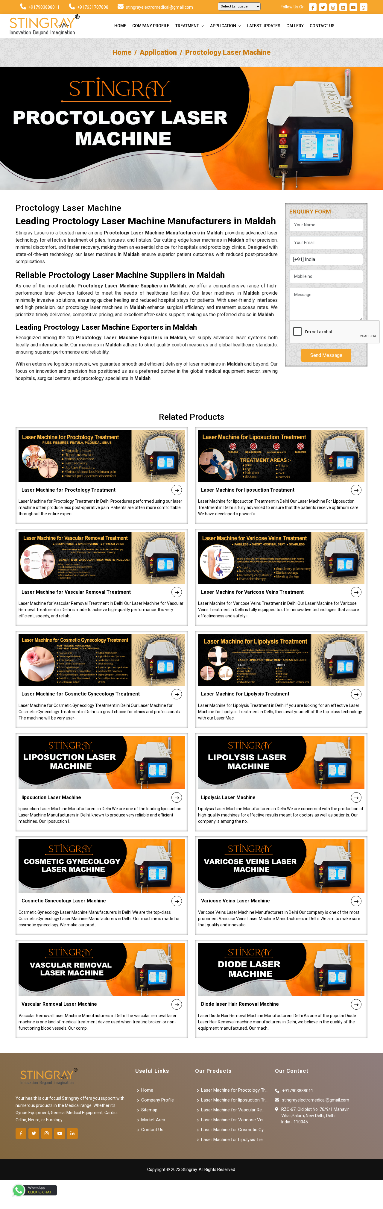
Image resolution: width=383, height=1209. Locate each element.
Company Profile (150, 25)
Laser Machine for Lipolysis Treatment (245, 694)
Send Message (326, 355)
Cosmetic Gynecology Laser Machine (64, 901)
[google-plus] (59, 1133)
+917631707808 (92, 7)
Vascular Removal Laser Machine (59, 1004)
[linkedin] (343, 7)
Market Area (153, 1120)
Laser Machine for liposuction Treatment (247, 490)
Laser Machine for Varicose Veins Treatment (252, 592)
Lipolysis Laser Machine (228, 797)
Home (120, 25)
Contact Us (322, 25)
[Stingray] (42, 26)
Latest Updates (263, 25)
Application (158, 52)
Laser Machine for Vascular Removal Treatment (76, 592)
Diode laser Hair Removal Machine (240, 1004)
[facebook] (312, 7)
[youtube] (353, 7)
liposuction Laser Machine (51, 797)
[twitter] (323, 7)
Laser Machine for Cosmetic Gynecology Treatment (81, 694)
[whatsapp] (34, 1190)
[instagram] (333, 7)
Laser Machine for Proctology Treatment (68, 490)
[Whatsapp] (363, 7)
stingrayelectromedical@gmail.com (159, 7)
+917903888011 (44, 7)
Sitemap (149, 1110)
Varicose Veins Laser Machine (235, 901)
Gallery (295, 25)
